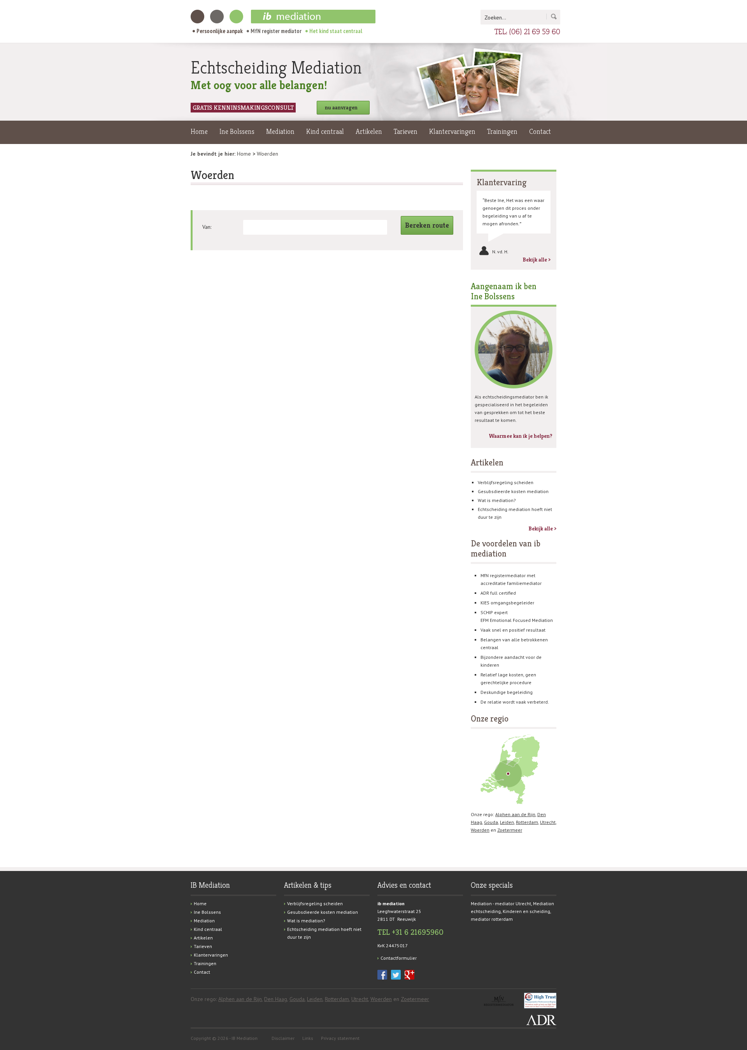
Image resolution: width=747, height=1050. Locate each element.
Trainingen (502, 131)
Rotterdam (527, 822)
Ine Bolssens (236, 131)
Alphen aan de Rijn (515, 814)
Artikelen (369, 131)
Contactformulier (399, 958)
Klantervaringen (452, 131)
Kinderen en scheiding (526, 911)
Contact (540, 131)
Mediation (280, 131)
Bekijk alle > (537, 259)
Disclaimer (283, 1038)
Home (199, 131)
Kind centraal (325, 131)
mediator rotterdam (492, 919)
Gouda (491, 822)
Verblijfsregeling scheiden (505, 482)
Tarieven (405, 131)
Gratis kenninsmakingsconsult (243, 108)
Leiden (507, 822)
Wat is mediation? (497, 500)
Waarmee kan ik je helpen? (520, 435)
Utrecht (548, 822)
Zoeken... (495, 17)
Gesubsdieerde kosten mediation (513, 491)
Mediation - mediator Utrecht (501, 903)
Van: (206, 226)
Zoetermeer (509, 830)
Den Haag (275, 999)
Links (307, 1038)
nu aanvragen (341, 107)
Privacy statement (340, 1038)
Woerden (480, 830)
